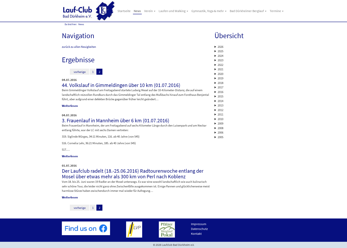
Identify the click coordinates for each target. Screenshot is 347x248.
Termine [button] (276, 11)
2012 (220, 110)
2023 (220, 60)
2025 (220, 51)
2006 (220, 132)
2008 (220, 128)
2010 (220, 119)
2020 (220, 74)
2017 (220, 87)
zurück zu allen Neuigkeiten (79, 47)
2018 (220, 83)
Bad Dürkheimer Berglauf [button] (247, 11)
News (137, 11)
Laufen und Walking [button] (172, 11)
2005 (220, 137)
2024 (220, 56)
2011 (220, 114)
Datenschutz (199, 229)
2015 (220, 96)
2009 (220, 123)
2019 (220, 78)
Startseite (124, 11)
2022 (220, 65)
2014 (220, 101)
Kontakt (196, 234)
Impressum (198, 224)
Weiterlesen (70, 106)
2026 (220, 47)
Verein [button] (148, 11)
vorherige (80, 72)
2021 (220, 69)
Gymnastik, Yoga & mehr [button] (208, 11)
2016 (220, 92)
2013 (220, 105)
